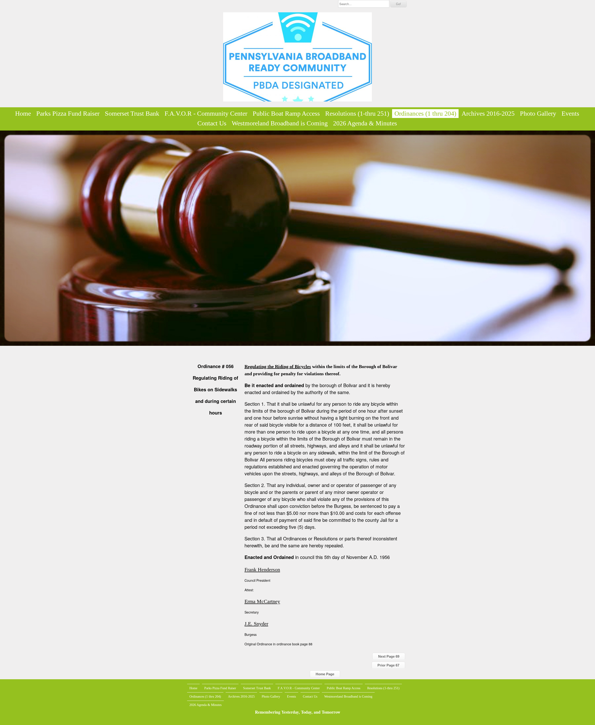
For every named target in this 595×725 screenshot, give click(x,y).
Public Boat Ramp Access (286, 113)
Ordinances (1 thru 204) (425, 113)
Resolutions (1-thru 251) (357, 113)
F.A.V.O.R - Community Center (206, 113)
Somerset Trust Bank (132, 113)
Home (23, 113)
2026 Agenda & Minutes (365, 123)
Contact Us (211, 123)
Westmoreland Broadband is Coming (280, 123)
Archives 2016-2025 (488, 113)
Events (570, 113)
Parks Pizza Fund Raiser (67, 113)
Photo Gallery (538, 113)
